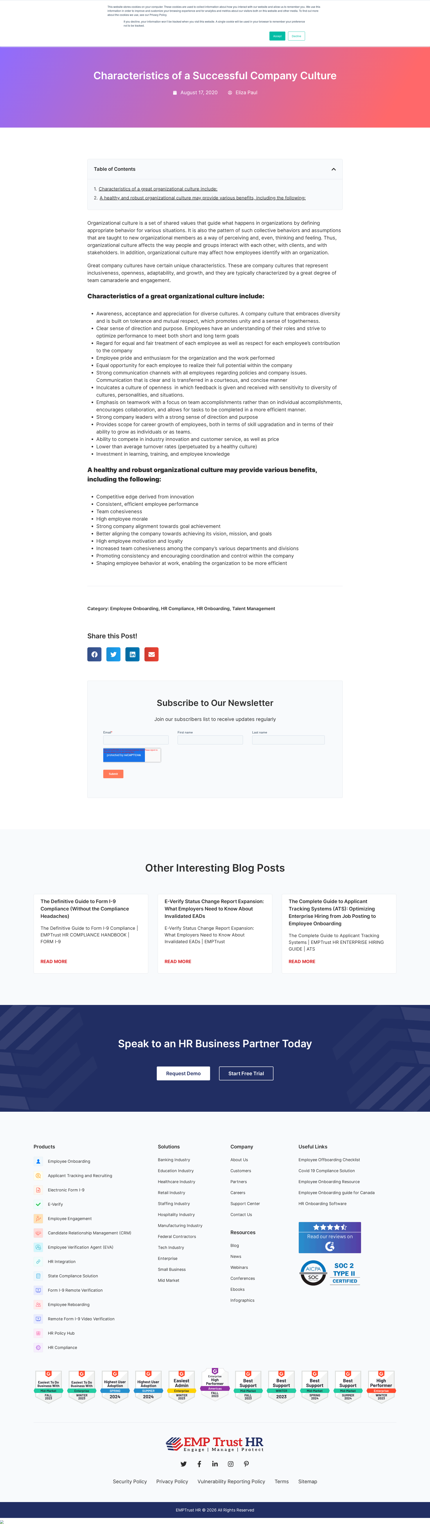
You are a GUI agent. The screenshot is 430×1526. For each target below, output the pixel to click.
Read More (54, 961)
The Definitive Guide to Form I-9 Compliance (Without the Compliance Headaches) (85, 908)
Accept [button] (277, 36)
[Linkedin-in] (215, 1464)
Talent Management (253, 608)
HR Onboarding (213, 608)
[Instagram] (231, 1464)
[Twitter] (184, 1464)
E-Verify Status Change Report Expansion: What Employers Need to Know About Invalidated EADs (214, 908)
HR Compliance (177, 608)
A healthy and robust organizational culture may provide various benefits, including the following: (203, 198)
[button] (333, 169)
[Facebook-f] (199, 1464)
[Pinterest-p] (246, 1464)
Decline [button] (296, 36)
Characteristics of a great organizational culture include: (158, 189)
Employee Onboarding (134, 608)
